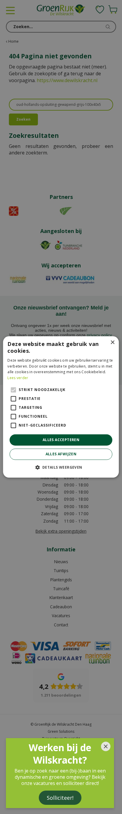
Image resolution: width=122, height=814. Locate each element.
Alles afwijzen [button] (61, 454)
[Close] (105, 746)
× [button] (112, 342)
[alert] (61, 407)
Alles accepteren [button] (61, 439)
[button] (61, 467)
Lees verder (17, 377)
